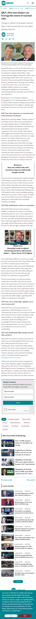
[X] (6, 39)
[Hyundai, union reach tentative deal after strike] (7, 573)
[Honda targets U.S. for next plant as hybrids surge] (7, 502)
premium (5, 429)
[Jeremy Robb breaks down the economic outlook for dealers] (7, 519)
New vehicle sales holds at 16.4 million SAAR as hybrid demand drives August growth (24, 538)
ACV (13, 100)
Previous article (6, 480)
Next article (31, 480)
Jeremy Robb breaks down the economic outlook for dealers (24, 520)
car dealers (5, 426)
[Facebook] (2, 39)
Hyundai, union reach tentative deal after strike (25, 574)
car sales (5, 422)
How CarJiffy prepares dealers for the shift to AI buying (23, 443)
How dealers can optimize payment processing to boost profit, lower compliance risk (24, 512)
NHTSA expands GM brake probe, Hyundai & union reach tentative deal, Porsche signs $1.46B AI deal (24, 556)
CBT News (11, 33)
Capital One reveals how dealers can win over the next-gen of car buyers (23, 453)
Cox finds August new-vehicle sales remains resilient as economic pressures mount (24, 494)
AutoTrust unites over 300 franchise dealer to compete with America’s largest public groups (24, 547)
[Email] (13, 39)
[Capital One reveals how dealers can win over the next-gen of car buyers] (7, 452)
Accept (11, 615)
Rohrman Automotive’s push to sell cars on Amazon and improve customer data (24, 530)
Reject (25, 615)
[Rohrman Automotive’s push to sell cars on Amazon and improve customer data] (7, 528)
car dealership (25, 426)
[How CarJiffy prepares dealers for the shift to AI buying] (7, 443)
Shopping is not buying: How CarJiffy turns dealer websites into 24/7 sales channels (24, 472)
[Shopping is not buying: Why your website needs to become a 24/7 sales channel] (7, 462)
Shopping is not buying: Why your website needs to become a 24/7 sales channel (25, 462)
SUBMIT (18, 402)
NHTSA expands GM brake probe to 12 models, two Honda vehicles (25, 565)
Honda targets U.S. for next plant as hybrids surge (23, 503)
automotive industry (13, 419)
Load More (18, 581)
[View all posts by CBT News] (4, 34)
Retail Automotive (15, 422)
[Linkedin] (9, 39)
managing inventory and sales (10, 357)
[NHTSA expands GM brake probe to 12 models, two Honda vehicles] (7, 564)
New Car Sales (26, 419)
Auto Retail (15, 426)
